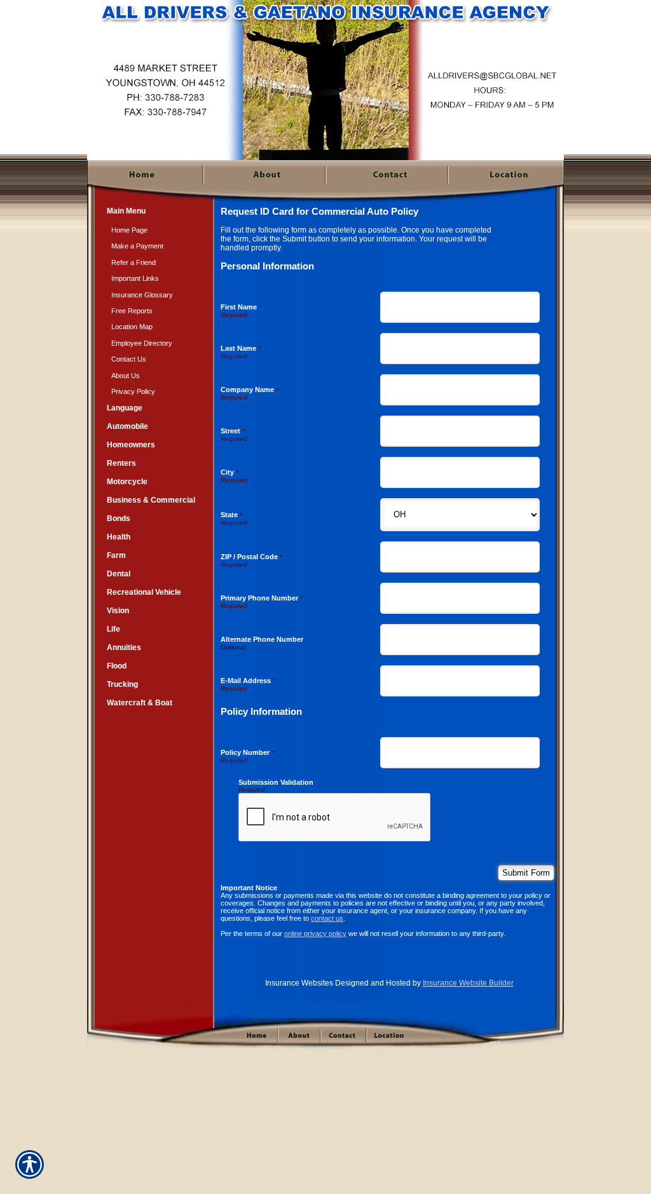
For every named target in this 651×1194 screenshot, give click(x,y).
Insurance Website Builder (468, 983)
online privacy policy (315, 933)
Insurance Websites (299, 983)
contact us (327, 918)
